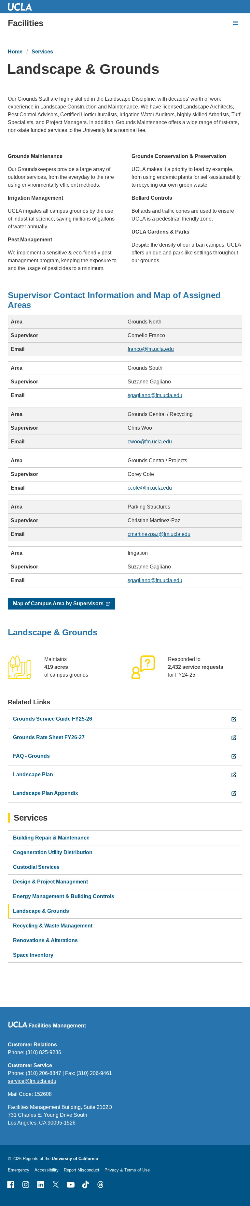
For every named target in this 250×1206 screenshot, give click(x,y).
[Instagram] (26, 1184)
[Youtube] (70, 1184)
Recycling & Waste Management (52, 925)
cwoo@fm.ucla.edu (150, 441)
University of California (75, 1158)
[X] (55, 1184)
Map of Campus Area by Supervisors (58, 603)
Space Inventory (33, 955)
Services (42, 51)
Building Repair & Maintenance (51, 837)
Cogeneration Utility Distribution (52, 852)
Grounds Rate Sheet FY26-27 (49, 737)
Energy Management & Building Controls (63, 896)
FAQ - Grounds (31, 756)
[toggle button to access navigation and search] (235, 22)
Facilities (25, 23)
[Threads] (100, 1184)
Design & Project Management (50, 881)
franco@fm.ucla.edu (151, 349)
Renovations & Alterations (45, 940)
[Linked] (40, 1184)
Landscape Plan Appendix (45, 793)
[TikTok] (85, 1184)
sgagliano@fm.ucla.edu (155, 395)
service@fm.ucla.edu (32, 1081)
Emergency (18, 1170)
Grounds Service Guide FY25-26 (52, 719)
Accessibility (47, 1170)
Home (15, 51)
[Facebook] (11, 1184)
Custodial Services (36, 867)
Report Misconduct (81, 1170)
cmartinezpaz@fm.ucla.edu (159, 534)
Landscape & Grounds (41, 911)
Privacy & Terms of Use (127, 1170)
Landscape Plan (33, 774)
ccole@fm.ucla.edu (150, 488)
